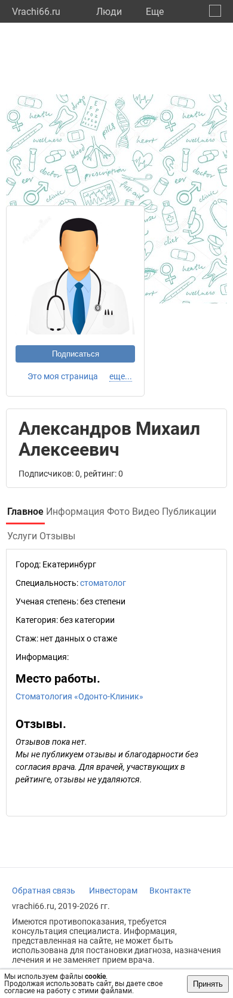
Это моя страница (62, 376)
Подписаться (75, 353)
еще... (120, 376)
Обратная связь (43, 890)
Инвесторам (113, 890)
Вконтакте (170, 890)
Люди (109, 11)
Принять (208, 983)
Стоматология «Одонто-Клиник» (79, 696)
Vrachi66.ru (36, 11)
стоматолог (103, 583)
